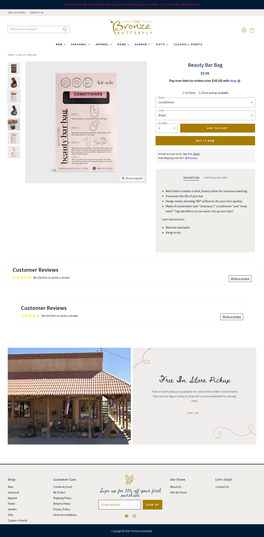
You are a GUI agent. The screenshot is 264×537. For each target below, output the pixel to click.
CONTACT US (37, 13)
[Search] (65, 29)
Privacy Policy (61, 509)
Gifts (161, 44)
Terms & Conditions (65, 515)
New (59, 44)
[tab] (191, 178)
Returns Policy (62, 503)
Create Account (62, 487)
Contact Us (222, 487)
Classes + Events (188, 44)
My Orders (59, 492)
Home (122, 44)
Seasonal (79, 44)
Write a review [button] (240, 279)
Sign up (152, 504)
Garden (141, 44)
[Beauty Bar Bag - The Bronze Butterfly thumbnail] (13, 68)
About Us (175, 487)
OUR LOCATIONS (16, 13)
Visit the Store (178, 492)
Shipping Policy (62, 498)
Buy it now (205, 140)
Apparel (103, 44)
